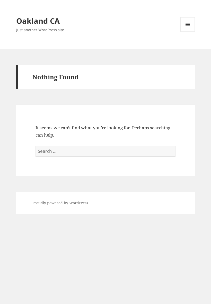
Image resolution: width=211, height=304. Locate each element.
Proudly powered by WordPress (60, 202)
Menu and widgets (188, 31)
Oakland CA (38, 21)
